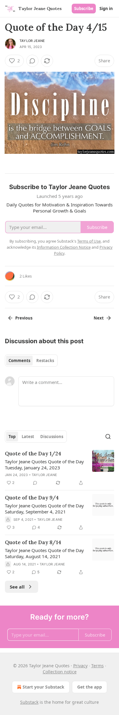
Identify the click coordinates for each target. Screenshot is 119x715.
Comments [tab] (19, 360)
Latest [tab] (28, 436)
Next (99, 318)
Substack (29, 702)
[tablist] (31, 360)
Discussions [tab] (51, 436)
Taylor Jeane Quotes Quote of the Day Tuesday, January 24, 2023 (44, 464)
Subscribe (83, 8)
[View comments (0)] (32, 61)
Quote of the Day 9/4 (32, 497)
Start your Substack (43, 687)
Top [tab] (12, 436)
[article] (59, 468)
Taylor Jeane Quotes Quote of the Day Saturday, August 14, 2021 (44, 553)
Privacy (80, 665)
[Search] (108, 436)
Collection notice (60, 672)
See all (17, 587)
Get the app (89, 687)
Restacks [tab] (45, 360)
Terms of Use (89, 241)
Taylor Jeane (32, 41)
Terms (97, 665)
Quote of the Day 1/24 (33, 453)
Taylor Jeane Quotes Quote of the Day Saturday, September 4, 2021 (44, 509)
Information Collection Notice (64, 247)
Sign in (106, 8)
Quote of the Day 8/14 (33, 542)
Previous (23, 318)
